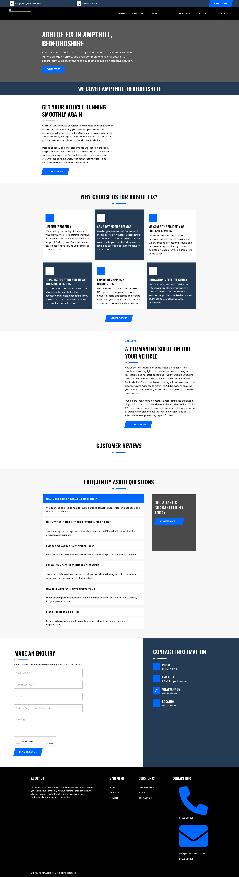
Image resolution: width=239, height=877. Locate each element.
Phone (166, 665)
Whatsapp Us (171, 689)
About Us (137, 13)
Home (121, 13)
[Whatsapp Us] (156, 690)
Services (155, 13)
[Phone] (156, 666)
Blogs (203, 13)
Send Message (28, 752)
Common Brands (180, 13)
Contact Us (221, 13)
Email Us (168, 677)
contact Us (145, 798)
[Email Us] (156, 678)
